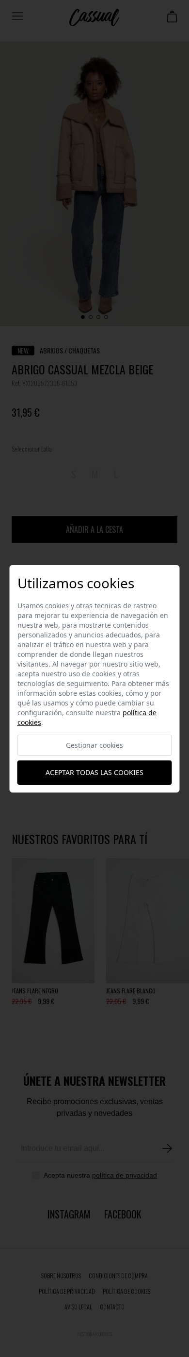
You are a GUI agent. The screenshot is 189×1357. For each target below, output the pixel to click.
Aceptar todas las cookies (94, 772)
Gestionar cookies (94, 745)
